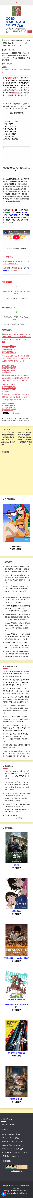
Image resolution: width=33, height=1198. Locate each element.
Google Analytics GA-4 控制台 (13, 1142)
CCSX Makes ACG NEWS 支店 (16, 22)
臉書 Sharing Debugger (11, 1156)
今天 (3, 282)
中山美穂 (25, 418)
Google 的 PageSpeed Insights (13, 1145)
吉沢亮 (8, 420)
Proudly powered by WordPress (15, 1191)
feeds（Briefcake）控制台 (12, 1134)
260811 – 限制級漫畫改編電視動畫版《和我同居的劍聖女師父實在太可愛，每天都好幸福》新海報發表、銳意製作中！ (17, 653)
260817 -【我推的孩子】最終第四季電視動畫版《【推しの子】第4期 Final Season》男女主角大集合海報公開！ (17, 608)
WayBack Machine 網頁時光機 (13, 1149)
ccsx (7, 771)
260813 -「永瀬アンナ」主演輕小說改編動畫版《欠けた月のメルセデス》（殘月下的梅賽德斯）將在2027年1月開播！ (17, 636)
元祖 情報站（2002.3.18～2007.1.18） (15, 1152)
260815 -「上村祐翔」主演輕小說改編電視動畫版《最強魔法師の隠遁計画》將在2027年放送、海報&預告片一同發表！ (17, 616)
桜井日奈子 (20, 420)
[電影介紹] (16, 862)
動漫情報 (4, 50)
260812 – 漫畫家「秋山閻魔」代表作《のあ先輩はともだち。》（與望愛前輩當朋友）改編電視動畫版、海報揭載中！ (17, 645)
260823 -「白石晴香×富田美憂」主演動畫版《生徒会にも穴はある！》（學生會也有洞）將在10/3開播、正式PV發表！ (17, 569)
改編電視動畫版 (17, 93)
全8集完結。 (15, 270)
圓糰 (7, 804)
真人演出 (12, 50)
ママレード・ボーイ (17, 418)
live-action (7, 418)
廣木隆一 (13, 420)
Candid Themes (22, 1193)
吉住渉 (4, 420)
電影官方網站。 (9, 257)
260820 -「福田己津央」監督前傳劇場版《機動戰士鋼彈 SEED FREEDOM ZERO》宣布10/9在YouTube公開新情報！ (17, 599)
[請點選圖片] (16, 1169)
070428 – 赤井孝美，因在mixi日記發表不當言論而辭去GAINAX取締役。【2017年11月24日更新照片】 (17, 773)
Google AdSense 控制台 (11, 1138)
